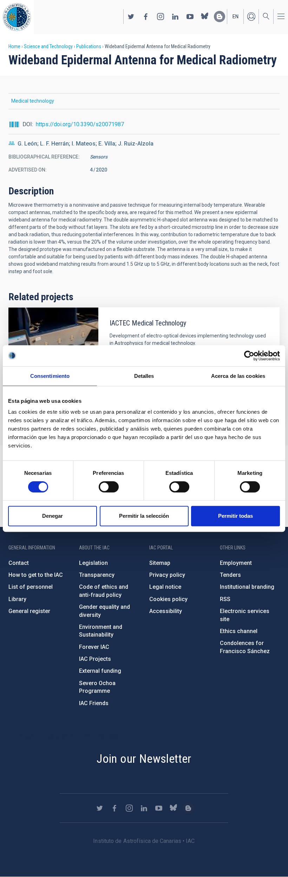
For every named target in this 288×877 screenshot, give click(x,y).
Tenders (230, 575)
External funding (100, 671)
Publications (88, 46)
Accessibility (165, 611)
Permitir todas (235, 516)
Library (17, 599)
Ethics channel (238, 631)
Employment (236, 563)
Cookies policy (168, 599)
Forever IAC (94, 647)
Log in (251, 16)
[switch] (109, 486)
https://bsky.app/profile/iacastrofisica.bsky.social (204, 16)
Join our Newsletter (144, 759)
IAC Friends (94, 703)
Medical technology (32, 101)
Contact (18, 563)
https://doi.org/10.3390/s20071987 (80, 124)
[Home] (17, 17)
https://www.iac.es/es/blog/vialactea (219, 16)
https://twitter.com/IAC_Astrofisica (131, 16)
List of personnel (30, 586)
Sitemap (159, 563)
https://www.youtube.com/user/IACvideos (190, 16)
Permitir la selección (144, 516)
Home (14, 46)
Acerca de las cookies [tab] (238, 376)
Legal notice (165, 586)
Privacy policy (167, 575)
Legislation (93, 563)
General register (29, 611)
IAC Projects (95, 659)
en (235, 16)
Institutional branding (247, 586)
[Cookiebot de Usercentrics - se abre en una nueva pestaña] (249, 355)
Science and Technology (48, 46)
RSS (225, 599)
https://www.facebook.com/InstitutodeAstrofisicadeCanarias (145, 16)
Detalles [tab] (144, 376)
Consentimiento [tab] (50, 376)
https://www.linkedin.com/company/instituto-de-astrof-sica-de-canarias (175, 16)
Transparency (96, 575)
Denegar (52, 516)
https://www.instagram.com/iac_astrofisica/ (160, 16)
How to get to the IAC (35, 575)
